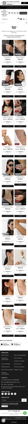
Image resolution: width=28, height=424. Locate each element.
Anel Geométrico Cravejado (7, 57)
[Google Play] (16, 344)
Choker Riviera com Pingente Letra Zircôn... (20, 147)
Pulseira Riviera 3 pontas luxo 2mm (20, 207)
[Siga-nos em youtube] (9, 394)
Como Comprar (18, 358)
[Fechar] (1, 3)
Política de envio (5, 366)
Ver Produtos (23, 13)
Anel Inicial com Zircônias (8, 147)
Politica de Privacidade (7, 369)
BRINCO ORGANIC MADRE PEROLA (8, 267)
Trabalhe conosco (18, 369)
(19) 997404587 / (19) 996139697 (11, 380)
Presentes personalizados (5, 373)
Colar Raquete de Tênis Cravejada (20, 57)
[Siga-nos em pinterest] (15, 394)
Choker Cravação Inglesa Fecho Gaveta (7, 207)
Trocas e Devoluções (19, 366)
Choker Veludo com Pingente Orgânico (8, 117)
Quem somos (4, 355)
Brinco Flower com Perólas (8, 237)
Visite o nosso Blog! (8, 384)
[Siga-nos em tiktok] (12, 394)
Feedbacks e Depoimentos (4, 358)
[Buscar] (26, 23)
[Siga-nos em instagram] (2, 394)
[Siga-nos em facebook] (6, 394)
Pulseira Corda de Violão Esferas (7, 87)
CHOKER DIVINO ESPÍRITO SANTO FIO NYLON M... (7, 326)
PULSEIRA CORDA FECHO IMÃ (20, 326)
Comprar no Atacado (19, 361)
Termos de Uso (18, 364)
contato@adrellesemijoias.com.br (11, 382)
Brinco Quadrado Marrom (20, 87)
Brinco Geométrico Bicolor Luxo (8, 177)
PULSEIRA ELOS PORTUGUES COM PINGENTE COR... (20, 237)
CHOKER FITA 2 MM (20, 296)
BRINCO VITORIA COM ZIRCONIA (8, 297)
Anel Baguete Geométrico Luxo (20, 177)
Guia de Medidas (5, 364)
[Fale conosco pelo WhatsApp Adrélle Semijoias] (25, 413)
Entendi (14, 422)
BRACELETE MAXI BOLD (20, 266)
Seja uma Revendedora (20, 355)
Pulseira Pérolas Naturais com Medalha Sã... (20, 117)
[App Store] (5, 344)
